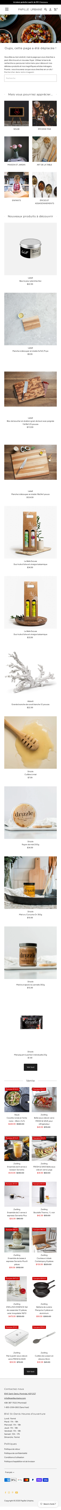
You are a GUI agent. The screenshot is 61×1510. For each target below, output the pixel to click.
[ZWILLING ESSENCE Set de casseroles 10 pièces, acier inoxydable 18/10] (16, 1288)
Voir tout (30, 1067)
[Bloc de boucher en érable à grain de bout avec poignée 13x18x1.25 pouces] (30, 389)
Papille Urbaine (27, 1500)
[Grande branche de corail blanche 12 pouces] (30, 672)
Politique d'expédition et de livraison (19, 1461)
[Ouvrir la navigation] (6, 9)
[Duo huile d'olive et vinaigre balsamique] (30, 532)
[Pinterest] (12, 1492)
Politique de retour (12, 1449)
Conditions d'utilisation (14, 1457)
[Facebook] (5, 1492)
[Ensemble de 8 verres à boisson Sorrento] (16, 1148)
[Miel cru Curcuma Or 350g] (30, 882)
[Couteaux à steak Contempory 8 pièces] (44, 1240)
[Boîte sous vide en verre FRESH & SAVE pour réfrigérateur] (44, 1099)
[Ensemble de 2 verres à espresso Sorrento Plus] (16, 1194)
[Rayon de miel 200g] (30, 812)
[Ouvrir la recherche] (45, 9)
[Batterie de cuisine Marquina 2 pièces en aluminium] (44, 1288)
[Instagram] (9, 1492)
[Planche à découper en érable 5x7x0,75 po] (30, 319)
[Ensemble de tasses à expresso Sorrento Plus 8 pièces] (16, 1240)
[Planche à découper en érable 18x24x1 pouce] (30, 462)
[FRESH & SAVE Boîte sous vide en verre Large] (44, 1148)
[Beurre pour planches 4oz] (30, 249)
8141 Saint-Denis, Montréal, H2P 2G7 (20, 1393)
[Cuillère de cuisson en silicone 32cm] (44, 1337)
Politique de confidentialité (15, 1453)
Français (8, 1472)
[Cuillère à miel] (30, 742)
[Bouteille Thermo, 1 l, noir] (44, 1194)
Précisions (44, 2)
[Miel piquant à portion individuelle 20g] (30, 1022)
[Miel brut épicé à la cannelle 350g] (30, 952)
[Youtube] (16, 1492)
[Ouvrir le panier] (55, 9)
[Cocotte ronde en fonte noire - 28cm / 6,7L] (16, 1099)
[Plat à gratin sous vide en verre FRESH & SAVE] (16, 1337)
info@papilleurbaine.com (15, 1398)
